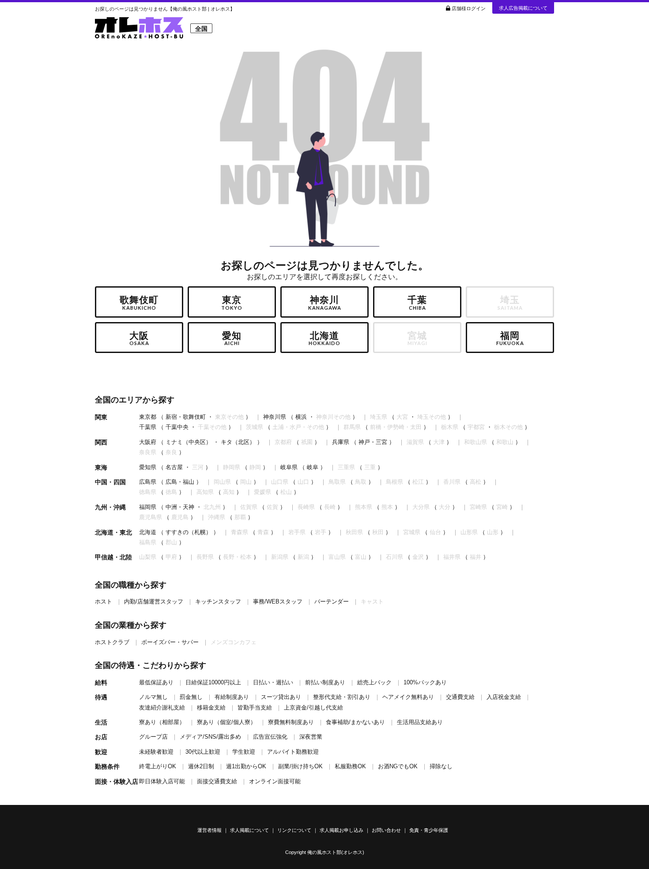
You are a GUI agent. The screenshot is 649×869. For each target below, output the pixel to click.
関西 (101, 442)
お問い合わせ (386, 830)
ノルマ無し (153, 697)
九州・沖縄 (110, 507)
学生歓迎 (243, 751)
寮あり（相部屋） (162, 722)
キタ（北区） (238, 442)
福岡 (510, 338)
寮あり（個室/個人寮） (226, 722)
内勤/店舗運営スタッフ (153, 601)
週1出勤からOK (246, 766)
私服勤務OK (350, 766)
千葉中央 (177, 427)
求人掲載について (249, 830)
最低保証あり (156, 682)
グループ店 (153, 736)
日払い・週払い (273, 682)
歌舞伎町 (139, 302)
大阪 (139, 338)
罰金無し (191, 697)
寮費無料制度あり (291, 722)
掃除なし (441, 766)
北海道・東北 (113, 532)
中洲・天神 (180, 507)
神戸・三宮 (372, 442)
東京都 (147, 417)
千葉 (417, 302)
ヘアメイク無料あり (408, 697)
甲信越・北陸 (113, 557)
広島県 (147, 481)
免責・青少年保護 (428, 830)
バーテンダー (331, 601)
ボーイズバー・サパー (170, 642)
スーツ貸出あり (281, 697)
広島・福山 (180, 481)
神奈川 (324, 302)
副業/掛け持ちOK (300, 766)
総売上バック (374, 682)
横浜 (301, 417)
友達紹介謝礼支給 (162, 707)
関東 (101, 417)
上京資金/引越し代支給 (313, 707)
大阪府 (147, 442)
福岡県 (147, 507)
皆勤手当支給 (255, 707)
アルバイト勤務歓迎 (293, 751)
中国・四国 (110, 482)
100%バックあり (425, 682)
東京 (231, 302)
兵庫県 (340, 442)
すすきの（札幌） (188, 532)
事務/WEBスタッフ (277, 601)
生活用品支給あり (420, 722)
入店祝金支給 (504, 697)
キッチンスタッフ (218, 601)
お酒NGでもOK (398, 766)
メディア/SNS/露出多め (210, 736)
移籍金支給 (211, 707)
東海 (101, 467)
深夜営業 (310, 736)
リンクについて (294, 830)
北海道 (324, 338)
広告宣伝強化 (270, 736)
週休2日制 (201, 766)
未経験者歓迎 (156, 751)
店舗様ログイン (469, 8)
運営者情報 (209, 830)
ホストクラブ (112, 642)
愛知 (231, 338)
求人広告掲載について (523, 8)
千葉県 (147, 427)
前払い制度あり (325, 682)
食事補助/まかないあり (355, 722)
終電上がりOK (157, 766)
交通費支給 (460, 697)
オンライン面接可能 (275, 781)
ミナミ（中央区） (188, 442)
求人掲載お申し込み (341, 830)
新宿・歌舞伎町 (186, 417)
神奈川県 (274, 417)
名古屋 (174, 467)
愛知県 (147, 467)
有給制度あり (232, 697)
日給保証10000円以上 (213, 682)
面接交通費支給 (217, 781)
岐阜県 (289, 467)
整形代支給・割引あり (341, 697)
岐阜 (312, 467)
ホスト (103, 601)
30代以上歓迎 (202, 751)
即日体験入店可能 (162, 781)
